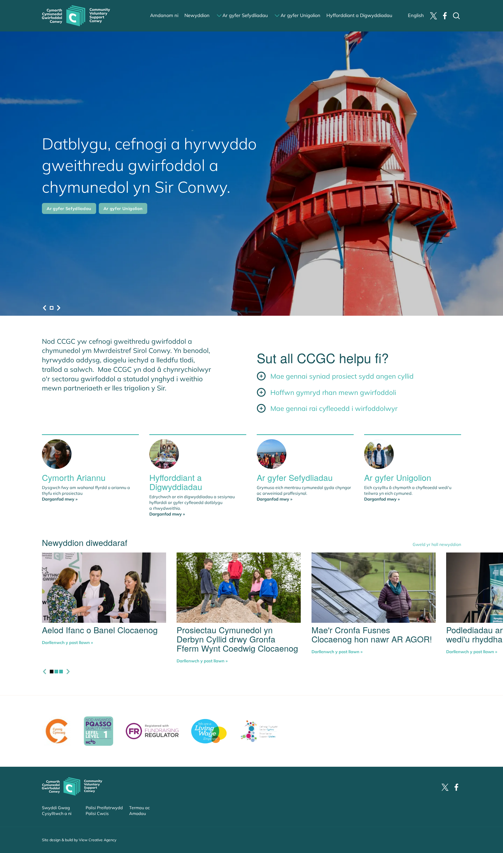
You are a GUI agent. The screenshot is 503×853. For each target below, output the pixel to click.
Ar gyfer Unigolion (300, 15)
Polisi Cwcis (97, 813)
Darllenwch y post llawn (67, 642)
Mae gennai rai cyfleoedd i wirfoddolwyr (333, 408)
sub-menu (219, 15)
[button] (51, 308)
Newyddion (197, 15)
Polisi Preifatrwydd (104, 807)
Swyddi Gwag (56, 807)
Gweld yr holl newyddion (437, 544)
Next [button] (58, 307)
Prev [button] (44, 307)
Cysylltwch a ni (57, 813)
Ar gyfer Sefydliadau (245, 15)
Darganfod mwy (60, 499)
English (416, 15)
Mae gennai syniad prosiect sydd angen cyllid (342, 376)
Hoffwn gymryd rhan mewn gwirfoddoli (333, 392)
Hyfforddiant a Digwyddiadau (359, 15)
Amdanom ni (164, 15)
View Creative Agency (97, 840)
